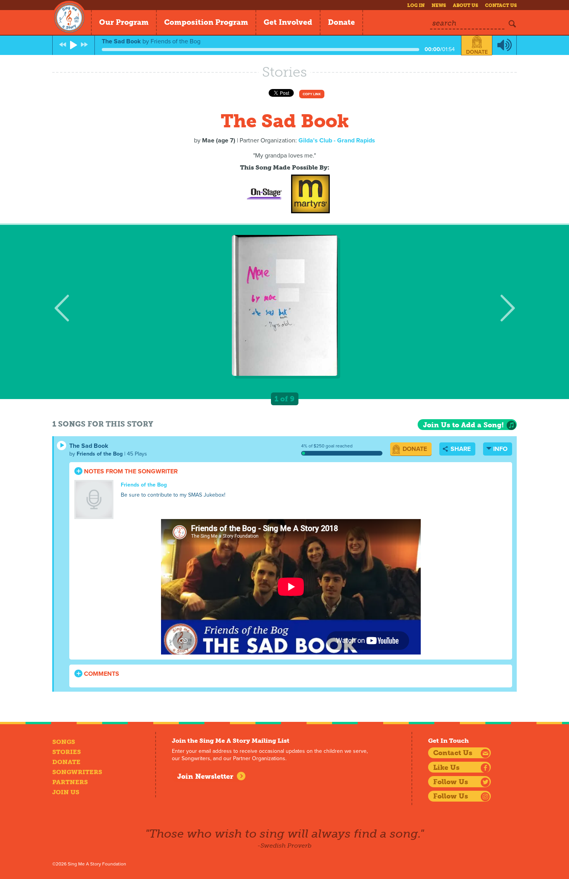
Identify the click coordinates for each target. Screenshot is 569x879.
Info (500, 449)
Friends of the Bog (100, 454)
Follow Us (450, 782)
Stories (66, 752)
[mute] (504, 45)
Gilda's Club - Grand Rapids (336, 140)
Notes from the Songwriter (130, 471)
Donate (341, 22)
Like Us (446, 767)
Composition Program (206, 22)
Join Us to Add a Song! (463, 425)
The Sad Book (88, 446)
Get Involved (288, 22)
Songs (63, 741)
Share (460, 449)
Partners (70, 782)
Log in (416, 5)
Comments (100, 674)
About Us (465, 5)
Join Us (65, 792)
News (439, 5)
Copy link (312, 94)
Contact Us (501, 5)
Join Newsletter (205, 776)
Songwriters (77, 772)
